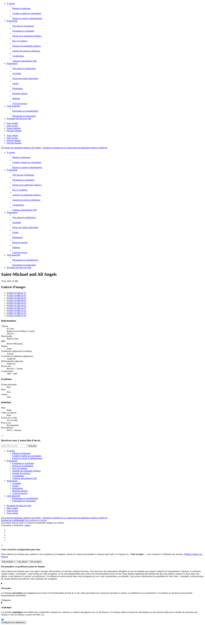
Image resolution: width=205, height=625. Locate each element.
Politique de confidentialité (13, 520)
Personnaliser (8, 562)
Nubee (27, 525)
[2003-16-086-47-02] (16, 315)
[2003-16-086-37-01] (16, 310)
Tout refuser (22, 562)
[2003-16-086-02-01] (16, 295)
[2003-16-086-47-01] (16, 313)
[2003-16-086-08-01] (16, 300)
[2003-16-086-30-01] (16, 305)
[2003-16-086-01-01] (16, 293)
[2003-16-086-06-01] (16, 298)
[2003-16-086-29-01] (16, 303)
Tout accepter (35, 562)
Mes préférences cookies (36, 520)
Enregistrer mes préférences (13, 622)
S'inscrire (32, 446)
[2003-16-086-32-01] (16, 308)
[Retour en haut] (2, 435)
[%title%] (2, 545)
